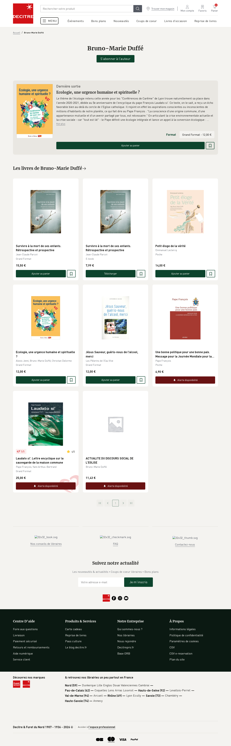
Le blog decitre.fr (76, 647)
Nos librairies (126, 635)
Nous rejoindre (126, 641)
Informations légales (182, 629)
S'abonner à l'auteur (115, 59)
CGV (172, 647)
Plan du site (177, 659)
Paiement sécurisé (25, 641)
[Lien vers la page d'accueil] (23, 13)
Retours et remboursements (31, 647)
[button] (135, 109)
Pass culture (73, 641)
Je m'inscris (138, 582)
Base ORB (123, 653)
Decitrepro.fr (125, 647)
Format (171, 134)
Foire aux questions (25, 629)
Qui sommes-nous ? (129, 629)
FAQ (115, 544)
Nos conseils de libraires (46, 544)
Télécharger (110, 273)
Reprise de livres (75, 635)
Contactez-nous (185, 544)
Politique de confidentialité (186, 635)
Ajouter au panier (130, 145)
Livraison (19, 635)
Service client (21, 659)
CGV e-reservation (180, 653)
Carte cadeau (73, 629)
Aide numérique (23, 653)
